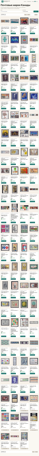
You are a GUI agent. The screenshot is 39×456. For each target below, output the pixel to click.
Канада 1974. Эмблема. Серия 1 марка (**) (14, 177)
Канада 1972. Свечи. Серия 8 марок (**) (4, 215)
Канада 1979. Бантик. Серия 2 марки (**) (23, 121)
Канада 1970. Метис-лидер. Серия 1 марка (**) (23, 254)
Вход (36, 1)
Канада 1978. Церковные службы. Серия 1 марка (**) (5, 140)
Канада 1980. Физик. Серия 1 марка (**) (4, 84)
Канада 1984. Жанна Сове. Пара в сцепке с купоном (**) (23, 350)
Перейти (36, 14)
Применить (36, 11)
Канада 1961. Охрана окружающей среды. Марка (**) (33, 311)
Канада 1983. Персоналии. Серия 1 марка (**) (23, 28)
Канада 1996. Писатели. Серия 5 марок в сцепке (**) (33, 330)
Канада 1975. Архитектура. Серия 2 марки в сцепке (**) (33, 159)
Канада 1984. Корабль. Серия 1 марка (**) (14, 28)
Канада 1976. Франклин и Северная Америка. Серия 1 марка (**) (15, 159)
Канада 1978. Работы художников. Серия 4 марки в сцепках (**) (33, 122)
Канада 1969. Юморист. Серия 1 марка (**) (4, 273)
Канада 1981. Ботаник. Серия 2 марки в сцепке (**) (14, 65)
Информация (29, 1)
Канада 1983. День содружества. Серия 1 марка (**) (14, 47)
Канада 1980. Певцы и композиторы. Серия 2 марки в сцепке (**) (4, 103)
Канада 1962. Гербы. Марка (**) (33, 386)
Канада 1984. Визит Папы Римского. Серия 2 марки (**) (5, 28)
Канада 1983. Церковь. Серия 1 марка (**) (4, 46)
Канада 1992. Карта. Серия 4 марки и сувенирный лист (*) (33, 425)
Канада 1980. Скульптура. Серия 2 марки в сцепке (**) (23, 65)
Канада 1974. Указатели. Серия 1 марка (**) (24, 177)
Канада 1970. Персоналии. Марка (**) (24, 311)
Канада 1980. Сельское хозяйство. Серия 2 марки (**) (24, 85)
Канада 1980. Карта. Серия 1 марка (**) (33, 103)
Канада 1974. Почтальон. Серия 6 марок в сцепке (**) (24, 330)
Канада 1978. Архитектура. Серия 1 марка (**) (14, 140)
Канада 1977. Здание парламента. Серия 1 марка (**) (33, 140)
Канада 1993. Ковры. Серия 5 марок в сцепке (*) (14, 443)
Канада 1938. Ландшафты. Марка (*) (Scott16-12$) (14, 405)
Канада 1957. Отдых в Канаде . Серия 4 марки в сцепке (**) (15, 368)
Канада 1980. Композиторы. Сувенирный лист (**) (4, 350)
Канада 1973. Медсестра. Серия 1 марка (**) (24, 196)
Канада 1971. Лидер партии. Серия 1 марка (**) (14, 254)
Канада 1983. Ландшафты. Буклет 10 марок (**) (4, 387)
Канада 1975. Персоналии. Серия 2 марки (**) (4, 178)
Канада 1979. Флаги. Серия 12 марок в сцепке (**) (5, 424)
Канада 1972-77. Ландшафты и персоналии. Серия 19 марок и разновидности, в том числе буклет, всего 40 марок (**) (14, 216)
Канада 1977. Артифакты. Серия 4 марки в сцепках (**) (24, 140)
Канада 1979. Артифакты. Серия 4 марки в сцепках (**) (14, 122)
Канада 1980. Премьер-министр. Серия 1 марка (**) (14, 103)
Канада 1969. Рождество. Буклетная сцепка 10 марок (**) (34, 350)
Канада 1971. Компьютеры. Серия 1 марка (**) (4, 254)
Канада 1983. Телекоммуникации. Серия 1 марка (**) (23, 47)
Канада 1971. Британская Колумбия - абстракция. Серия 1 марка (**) (34, 236)
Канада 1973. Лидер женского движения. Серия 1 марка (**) (4, 196)
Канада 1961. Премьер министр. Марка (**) (14, 386)
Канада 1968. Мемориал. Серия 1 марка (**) (5, 292)
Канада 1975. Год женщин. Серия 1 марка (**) (24, 159)
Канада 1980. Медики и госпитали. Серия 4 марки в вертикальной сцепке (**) (33, 65)
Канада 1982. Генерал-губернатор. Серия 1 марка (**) (4, 65)
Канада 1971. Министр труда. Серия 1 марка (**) (15, 235)
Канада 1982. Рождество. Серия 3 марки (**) (34, 46)
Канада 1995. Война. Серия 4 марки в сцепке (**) (14, 424)
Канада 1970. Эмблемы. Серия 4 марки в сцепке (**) (5, 368)
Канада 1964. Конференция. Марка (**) (5, 405)
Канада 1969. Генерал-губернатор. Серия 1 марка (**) (14, 274)
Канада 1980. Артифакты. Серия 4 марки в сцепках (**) (14, 85)
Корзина (33, 1)
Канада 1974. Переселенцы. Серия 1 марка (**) (33, 178)
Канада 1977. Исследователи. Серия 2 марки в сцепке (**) (5, 159)
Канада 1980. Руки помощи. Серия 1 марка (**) (24, 103)
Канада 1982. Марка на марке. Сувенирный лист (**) (34, 405)
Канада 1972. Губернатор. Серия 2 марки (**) (34, 214)
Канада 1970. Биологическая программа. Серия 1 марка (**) (33, 255)
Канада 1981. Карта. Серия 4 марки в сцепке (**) (14, 350)
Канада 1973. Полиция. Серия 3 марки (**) (33, 196)
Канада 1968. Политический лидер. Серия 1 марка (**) (23, 292)
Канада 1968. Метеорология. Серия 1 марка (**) (33, 292)
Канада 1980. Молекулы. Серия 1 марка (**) (34, 84)
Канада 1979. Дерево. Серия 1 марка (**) (4, 121)
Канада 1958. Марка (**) (14, 310)
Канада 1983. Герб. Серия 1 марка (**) (23, 405)
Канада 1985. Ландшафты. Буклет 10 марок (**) (23, 387)
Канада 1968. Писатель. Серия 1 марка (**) (33, 273)
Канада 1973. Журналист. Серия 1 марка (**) (15, 196)
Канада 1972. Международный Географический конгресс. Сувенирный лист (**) (14, 330)
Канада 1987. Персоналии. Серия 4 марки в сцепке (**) (23, 443)
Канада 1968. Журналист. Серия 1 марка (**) (15, 292)
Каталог (25, 1)
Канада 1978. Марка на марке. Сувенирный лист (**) (34, 368)
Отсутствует (24, 410)
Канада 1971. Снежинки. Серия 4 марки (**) (5, 235)
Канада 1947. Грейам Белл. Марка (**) (23, 368)
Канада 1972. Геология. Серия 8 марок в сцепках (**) (24, 215)
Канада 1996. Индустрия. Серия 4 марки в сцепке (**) (5, 443)
